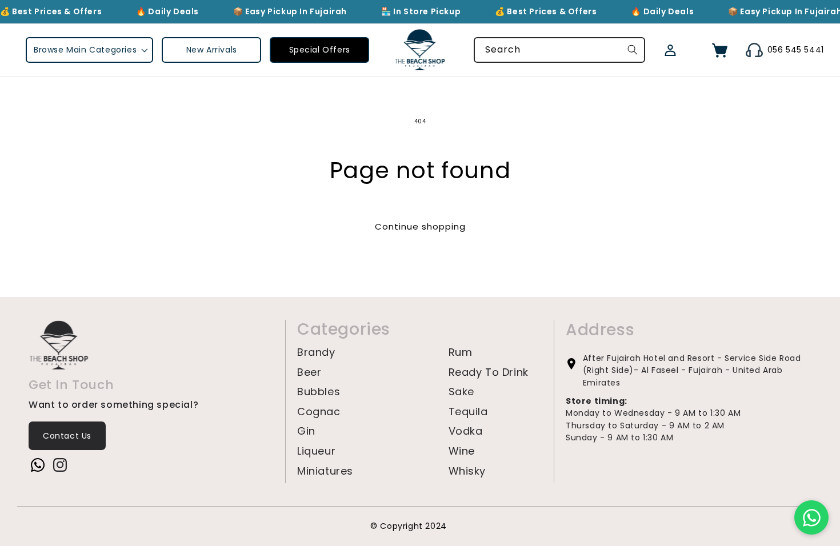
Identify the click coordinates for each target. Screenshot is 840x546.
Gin (306, 431)
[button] (89, 50)
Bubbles (318, 392)
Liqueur (316, 451)
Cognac (319, 412)
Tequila (468, 412)
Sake (461, 392)
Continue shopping (420, 226)
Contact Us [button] (67, 435)
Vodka (466, 431)
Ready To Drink (489, 372)
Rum (461, 352)
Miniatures (325, 471)
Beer (309, 372)
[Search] (632, 49)
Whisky (467, 471)
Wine (462, 451)
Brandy (316, 352)
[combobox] (559, 50)
